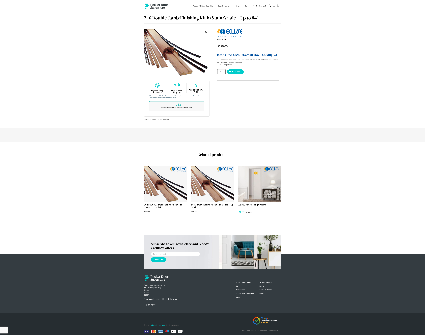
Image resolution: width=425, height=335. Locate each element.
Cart (237, 286)
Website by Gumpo (157, 325)
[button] (204, 6)
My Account (240, 290)
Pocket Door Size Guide (245, 294)
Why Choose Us (265, 282)
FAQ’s (261, 286)
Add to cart (235, 72)
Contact (262, 294)
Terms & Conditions (267, 290)
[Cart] (274, 6)
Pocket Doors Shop (243, 282)
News (238, 297)
